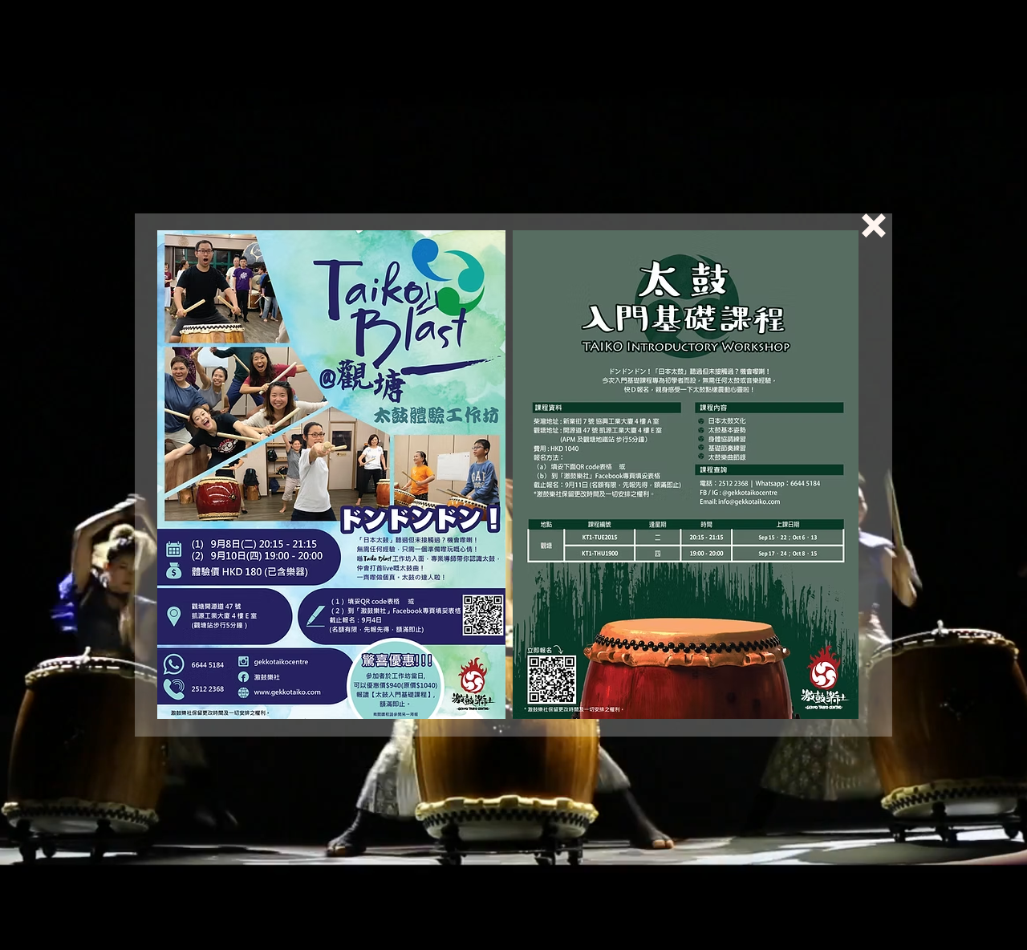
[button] (874, 225)
